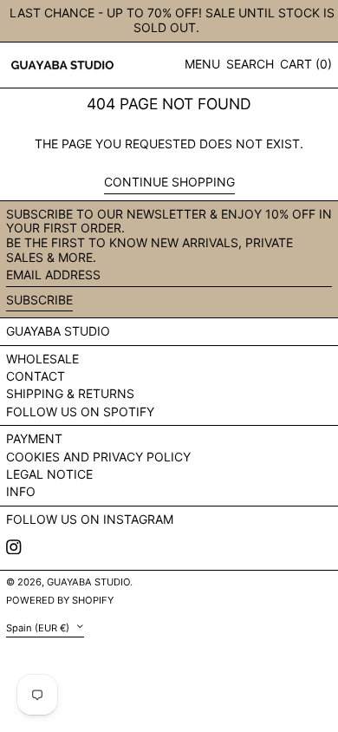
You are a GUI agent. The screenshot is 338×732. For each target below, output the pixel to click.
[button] (250, 64)
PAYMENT (34, 438)
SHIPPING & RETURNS (70, 393)
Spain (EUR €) (39, 627)
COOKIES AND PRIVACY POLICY (98, 456)
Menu (202, 63)
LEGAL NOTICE (49, 474)
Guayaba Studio (58, 331)
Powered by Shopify (60, 600)
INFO (21, 491)
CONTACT (35, 376)
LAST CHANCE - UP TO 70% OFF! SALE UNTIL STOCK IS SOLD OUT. (172, 20)
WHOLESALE (42, 358)
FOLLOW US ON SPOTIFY (80, 411)
